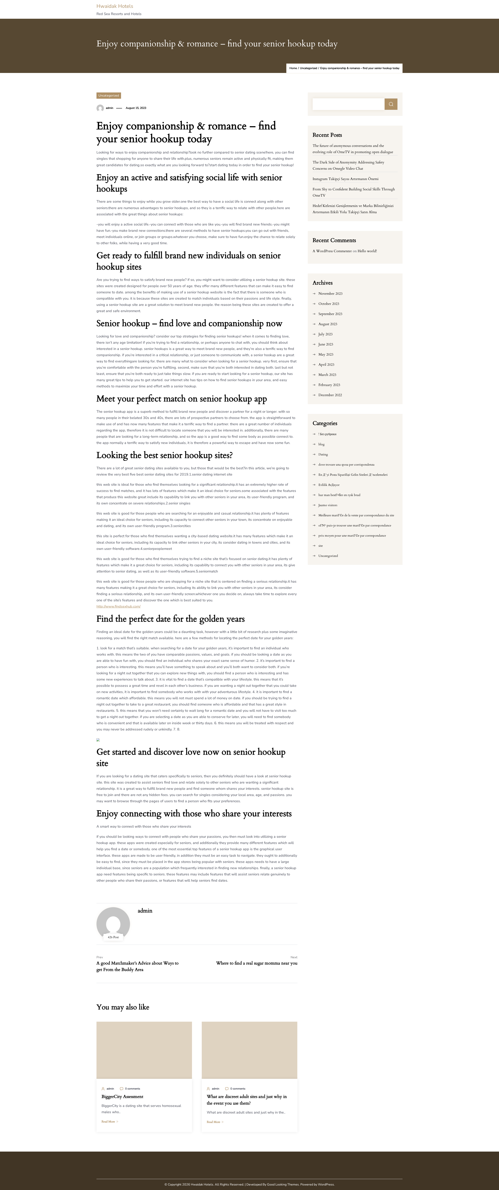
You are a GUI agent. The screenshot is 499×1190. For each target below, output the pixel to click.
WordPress (326, 1184)
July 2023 (326, 334)
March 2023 (327, 374)
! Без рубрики (327, 434)
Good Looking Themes (283, 1184)
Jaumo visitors (328, 505)
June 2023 (326, 344)
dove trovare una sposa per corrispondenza (346, 464)
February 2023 (329, 384)
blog (322, 444)
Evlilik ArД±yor (329, 485)
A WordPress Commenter (332, 251)
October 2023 (329, 303)
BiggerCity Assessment (122, 1096)
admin (109, 108)
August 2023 (328, 324)
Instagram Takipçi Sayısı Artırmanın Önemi (346, 179)
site (321, 546)
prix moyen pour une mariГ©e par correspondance (352, 535)
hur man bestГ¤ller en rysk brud (339, 495)
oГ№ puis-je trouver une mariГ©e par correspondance (355, 525)
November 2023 (330, 293)
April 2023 (326, 364)
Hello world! (367, 251)
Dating (323, 454)
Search (391, 104)
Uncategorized (108, 95)
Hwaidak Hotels (114, 6)
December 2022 (330, 395)
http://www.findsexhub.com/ (118, 606)
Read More (108, 1121)
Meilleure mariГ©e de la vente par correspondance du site (356, 515)
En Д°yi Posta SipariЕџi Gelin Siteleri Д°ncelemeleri (353, 475)
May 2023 (326, 354)
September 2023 (330, 313)
